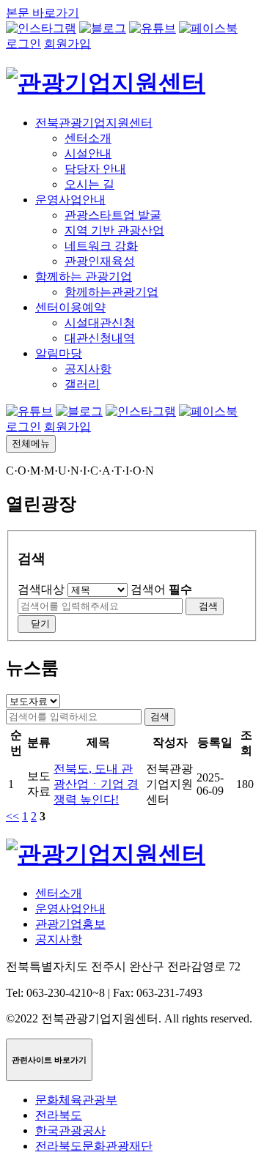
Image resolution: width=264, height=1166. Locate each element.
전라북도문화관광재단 (94, 1146)
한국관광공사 (70, 1130)
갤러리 (82, 384)
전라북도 (58, 1115)
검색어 (161, 589)
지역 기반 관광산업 (114, 230)
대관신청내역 (100, 338)
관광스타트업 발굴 (113, 215)
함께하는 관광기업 (83, 276)
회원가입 (67, 43)
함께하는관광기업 (111, 292)
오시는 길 (89, 184)
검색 (159, 716)
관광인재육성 (100, 261)
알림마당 (58, 353)
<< (12, 816)
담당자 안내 (95, 169)
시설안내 (88, 153)
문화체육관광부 (76, 1099)
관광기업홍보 (70, 924)
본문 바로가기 (42, 13)
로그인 (23, 43)
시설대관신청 (100, 322)
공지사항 (88, 369)
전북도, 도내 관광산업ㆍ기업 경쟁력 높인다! (96, 784)
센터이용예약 (70, 307)
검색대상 (41, 589)
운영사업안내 (70, 199)
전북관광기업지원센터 (94, 122)
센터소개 (88, 138)
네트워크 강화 (101, 245)
